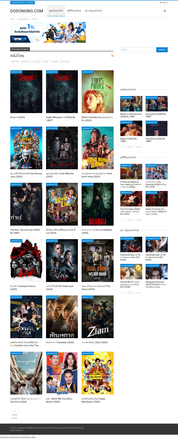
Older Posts (14, 411)
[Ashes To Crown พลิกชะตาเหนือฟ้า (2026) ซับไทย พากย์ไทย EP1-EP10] (157, 198)
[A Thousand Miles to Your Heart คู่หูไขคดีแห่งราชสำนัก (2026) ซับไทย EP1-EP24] (131, 171)
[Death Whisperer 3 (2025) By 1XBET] (62, 91)
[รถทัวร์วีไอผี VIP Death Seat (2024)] (62, 260)
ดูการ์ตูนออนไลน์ (93, 10)
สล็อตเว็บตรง (5, 437)
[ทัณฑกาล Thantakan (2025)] (62, 316)
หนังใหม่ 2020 (64, 61)
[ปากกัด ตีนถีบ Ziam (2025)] (98, 316)
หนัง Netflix (26, 61)
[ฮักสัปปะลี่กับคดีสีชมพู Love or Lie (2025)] (62, 204)
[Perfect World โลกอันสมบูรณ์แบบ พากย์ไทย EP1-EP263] (131, 271)
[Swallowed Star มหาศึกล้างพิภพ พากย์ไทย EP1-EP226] (131, 244)
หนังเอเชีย (54, 61)
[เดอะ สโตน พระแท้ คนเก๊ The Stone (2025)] (98, 260)
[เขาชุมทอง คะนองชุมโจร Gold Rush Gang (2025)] (98, 148)
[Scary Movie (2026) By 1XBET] (157, 103)
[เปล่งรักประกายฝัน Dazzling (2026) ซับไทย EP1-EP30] (157, 171)
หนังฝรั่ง (45, 61)
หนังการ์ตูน (36, 61)
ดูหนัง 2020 (15, 61)
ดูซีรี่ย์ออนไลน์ (74, 10)
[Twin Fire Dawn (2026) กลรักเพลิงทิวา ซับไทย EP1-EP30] (131, 198)
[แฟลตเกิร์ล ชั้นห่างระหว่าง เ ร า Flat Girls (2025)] (26, 373)
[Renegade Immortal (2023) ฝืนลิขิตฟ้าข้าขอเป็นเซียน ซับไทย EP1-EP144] (157, 271)
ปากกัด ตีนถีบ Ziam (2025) (95, 342)
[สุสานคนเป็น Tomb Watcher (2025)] (62, 148)
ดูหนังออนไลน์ (56, 10)
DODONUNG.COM (26, 10)
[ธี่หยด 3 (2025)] (26, 91)
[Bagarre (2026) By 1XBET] (131, 128)
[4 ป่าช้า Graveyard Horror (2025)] (26, 260)
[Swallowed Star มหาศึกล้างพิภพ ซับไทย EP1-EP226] (157, 244)
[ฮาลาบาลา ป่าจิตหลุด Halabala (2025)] (98, 204)
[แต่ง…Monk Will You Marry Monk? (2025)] (62, 373)
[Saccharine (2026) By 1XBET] (157, 128)
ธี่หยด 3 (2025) (17, 117)
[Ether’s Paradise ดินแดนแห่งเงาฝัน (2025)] (98, 91)
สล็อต (33, 437)
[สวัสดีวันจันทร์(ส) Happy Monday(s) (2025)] (98, 373)
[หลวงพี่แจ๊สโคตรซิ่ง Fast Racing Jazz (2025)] (26, 148)
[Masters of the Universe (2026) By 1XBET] (131, 103)
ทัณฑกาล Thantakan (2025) (60, 342)
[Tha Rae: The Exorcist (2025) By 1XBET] (26, 204)
